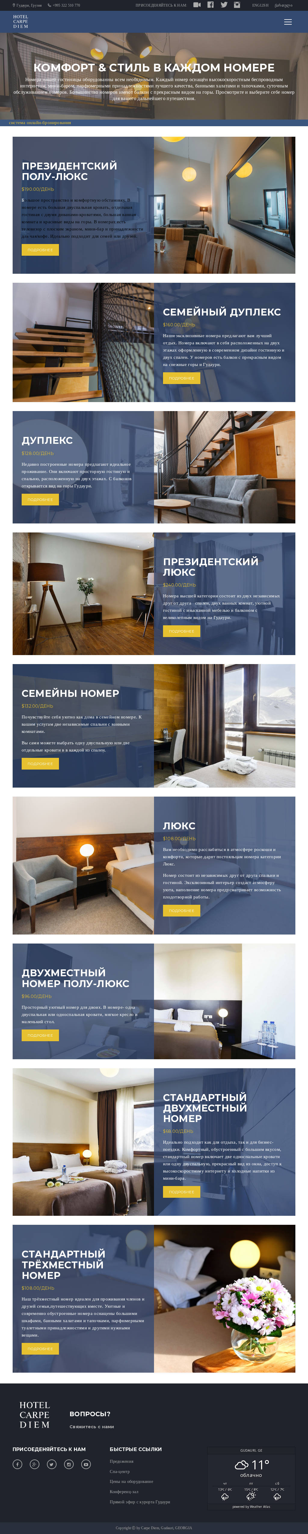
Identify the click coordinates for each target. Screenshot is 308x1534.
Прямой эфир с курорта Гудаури (140, 1502)
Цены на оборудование (131, 1481)
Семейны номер (70, 693)
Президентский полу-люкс (69, 171)
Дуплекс (47, 440)
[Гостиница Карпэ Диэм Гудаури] (21, 21)
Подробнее (40, 250)
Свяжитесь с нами (91, 1426)
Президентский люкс (211, 567)
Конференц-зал (124, 1492)
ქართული (283, 5)
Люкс (179, 826)
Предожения (121, 1461)
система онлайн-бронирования (40, 122)
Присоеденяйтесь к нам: (161, 5)
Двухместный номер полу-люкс (75, 978)
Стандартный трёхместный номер (64, 1264)
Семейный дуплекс (222, 312)
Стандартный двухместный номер (205, 1108)
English (260, 5)
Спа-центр (120, 1471)
